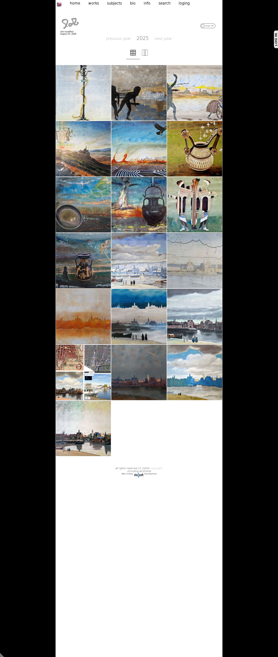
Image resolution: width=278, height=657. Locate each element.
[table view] (133, 54)
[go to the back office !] (2, 654)
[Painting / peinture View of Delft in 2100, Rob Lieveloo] (83, 316)
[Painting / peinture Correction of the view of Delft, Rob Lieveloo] (194, 316)
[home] (70, 29)
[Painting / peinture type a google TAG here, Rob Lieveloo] (194, 148)
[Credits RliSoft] (139, 474)
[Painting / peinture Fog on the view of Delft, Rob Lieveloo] (138, 316)
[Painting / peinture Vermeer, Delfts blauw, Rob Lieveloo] (138, 260)
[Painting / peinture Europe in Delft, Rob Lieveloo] (194, 93)
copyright (156, 468)
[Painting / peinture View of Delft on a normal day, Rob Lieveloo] (194, 260)
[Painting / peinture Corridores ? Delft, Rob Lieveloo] (138, 93)
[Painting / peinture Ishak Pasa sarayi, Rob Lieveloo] (83, 148)
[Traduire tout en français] (63, 4)
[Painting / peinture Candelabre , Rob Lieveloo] (83, 93)
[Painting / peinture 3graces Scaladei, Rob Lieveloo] (194, 204)
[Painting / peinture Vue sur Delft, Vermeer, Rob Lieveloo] (138, 372)
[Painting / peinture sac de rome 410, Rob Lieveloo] (138, 148)
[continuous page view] (145, 54)
